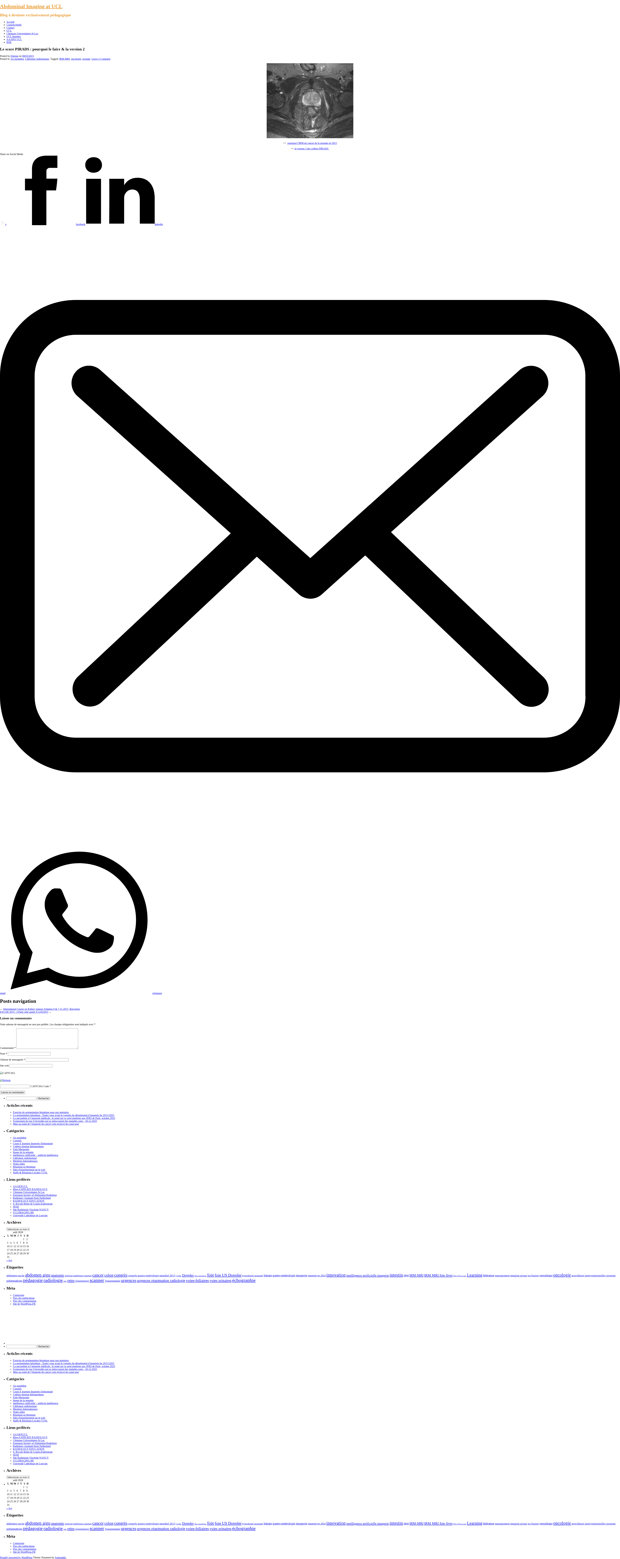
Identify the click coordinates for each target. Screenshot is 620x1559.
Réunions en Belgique (24, 1166)
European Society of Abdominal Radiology (35, 1195)
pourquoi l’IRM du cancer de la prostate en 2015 (312, 143)
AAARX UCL (14, 39)
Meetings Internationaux (25, 1161)
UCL (9, 30)
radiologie (53, 1280)
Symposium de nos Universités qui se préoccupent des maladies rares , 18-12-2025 (55, 1121)
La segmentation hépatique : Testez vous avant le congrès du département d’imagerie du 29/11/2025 (63, 1115)
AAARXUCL (20, 1186)
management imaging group (511, 1275)
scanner (97, 1280)
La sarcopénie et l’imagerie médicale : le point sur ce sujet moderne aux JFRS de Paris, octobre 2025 (64, 1118)
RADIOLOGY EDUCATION (28, 1201)
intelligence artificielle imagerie (367, 1275)
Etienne (14, 56)
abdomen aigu (37, 1275)
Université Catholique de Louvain (30, 1215)
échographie (244, 1280)
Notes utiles (19, 1164)
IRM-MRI (64, 59)
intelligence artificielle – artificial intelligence (35, 1155)
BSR (8, 42)
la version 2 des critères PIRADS (312, 148)
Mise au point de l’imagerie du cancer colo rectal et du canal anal (46, 1124)
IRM (406, 1275)
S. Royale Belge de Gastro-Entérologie (33, 1203)
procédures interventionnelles (589, 1275)
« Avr (9, 1260)
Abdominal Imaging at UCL (31, 6)
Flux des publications (24, 1298)
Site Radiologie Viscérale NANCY (31, 1209)
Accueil (10, 22)
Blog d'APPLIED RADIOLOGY (30, 1189)
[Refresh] (5, 1080)
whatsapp (157, 993)
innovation (336, 1275)
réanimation (82, 1280)
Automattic (60, 1557)
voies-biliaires (197, 1280)
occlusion (533, 1275)
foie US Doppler (228, 1275)
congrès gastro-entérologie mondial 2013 (151, 1275)
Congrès (17, 1140)
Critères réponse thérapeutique (28, 1146)
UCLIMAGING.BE (23, 1212)
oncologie (76, 59)
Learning (474, 1275)
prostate (86, 59)
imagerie (301, 1275)
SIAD (16, 1206)
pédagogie (33, 1280)
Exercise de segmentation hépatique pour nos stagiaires (41, 1112)
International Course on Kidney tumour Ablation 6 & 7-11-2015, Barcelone (41, 1009)
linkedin (159, 224)
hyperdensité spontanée (252, 1275)
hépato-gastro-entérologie (279, 1275)
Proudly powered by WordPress (16, 1557)
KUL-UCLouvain (459, 1276)
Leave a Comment (101, 59)
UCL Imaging (13, 36)
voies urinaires (221, 1281)
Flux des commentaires (24, 1301)
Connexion (18, 1295)
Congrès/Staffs (13, 24)
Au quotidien (17, 59)
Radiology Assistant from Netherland (32, 1198)
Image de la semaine (23, 1152)
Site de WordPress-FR (24, 1303)
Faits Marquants (21, 1149)
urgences (128, 1280)
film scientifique (200, 1276)
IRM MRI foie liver (438, 1275)
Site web (4, 1065)
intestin (396, 1275)
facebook (80, 224)
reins (71, 1281)
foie (210, 1275)
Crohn (178, 1276)
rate (65, 1281)
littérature (488, 1275)
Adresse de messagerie (12, 1059)
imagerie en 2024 (317, 1275)
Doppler (188, 1275)
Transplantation (112, 1281)
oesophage (546, 1275)
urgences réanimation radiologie (161, 1281)
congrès (120, 1275)
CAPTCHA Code (40, 1086)
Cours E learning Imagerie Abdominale (33, 1143)
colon (109, 1275)
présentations (14, 1280)
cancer (98, 1275)
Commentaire (8, 1048)
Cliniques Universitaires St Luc (22, 33)
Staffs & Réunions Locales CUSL (30, 1172)
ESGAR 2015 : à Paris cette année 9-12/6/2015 (24, 1012)
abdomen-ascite (15, 1275)
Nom (3, 1053)
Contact (10, 27)
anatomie (57, 1275)
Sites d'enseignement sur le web (29, 1169)
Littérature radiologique (37, 59)
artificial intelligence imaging (78, 1275)
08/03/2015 (28, 56)
